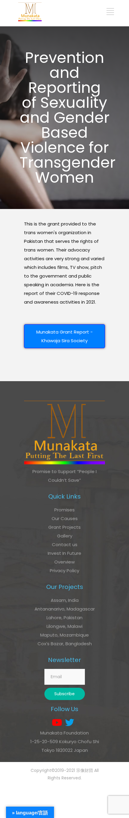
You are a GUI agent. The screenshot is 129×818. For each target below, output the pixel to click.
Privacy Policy (64, 570)
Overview (64, 562)
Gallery (64, 536)
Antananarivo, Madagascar (64, 609)
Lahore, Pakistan (64, 617)
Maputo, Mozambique (64, 635)
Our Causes (65, 518)
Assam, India (65, 600)
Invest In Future (64, 553)
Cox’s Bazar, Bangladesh (65, 643)
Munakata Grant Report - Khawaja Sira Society (64, 336)
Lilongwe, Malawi (64, 626)
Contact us (64, 544)
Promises (64, 510)
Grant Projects (64, 527)
